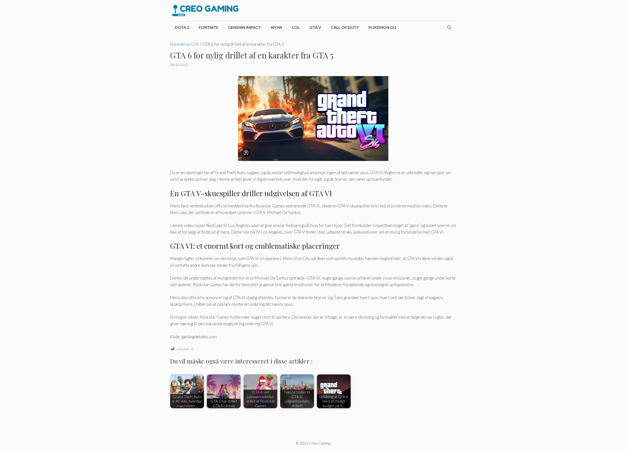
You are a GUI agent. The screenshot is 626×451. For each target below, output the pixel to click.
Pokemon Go (382, 27)
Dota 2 (182, 27)
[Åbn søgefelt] (449, 27)
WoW (276, 27)
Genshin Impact (244, 27)
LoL (296, 27)
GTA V (315, 27)
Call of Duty (345, 27)
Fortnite (208, 27)
